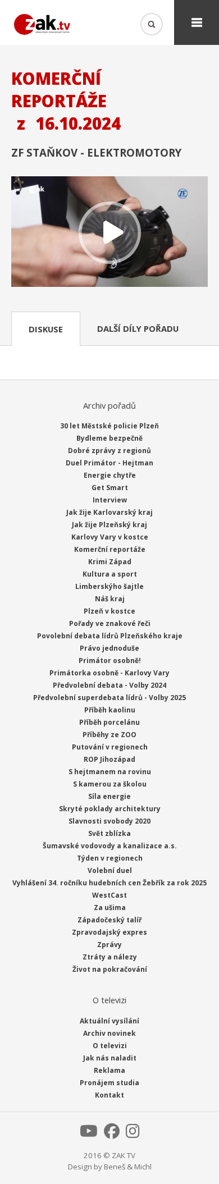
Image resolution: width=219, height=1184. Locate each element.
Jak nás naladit (109, 1058)
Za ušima (110, 907)
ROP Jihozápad (109, 759)
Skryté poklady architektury (110, 808)
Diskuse (46, 329)
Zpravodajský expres (109, 932)
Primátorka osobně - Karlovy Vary (109, 673)
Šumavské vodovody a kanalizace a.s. (110, 846)
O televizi (110, 1045)
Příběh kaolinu (109, 710)
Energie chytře (110, 475)
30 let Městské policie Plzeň (109, 426)
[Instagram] (133, 1134)
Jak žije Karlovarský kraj (109, 512)
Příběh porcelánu (109, 722)
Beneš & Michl (128, 1167)
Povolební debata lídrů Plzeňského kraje (109, 636)
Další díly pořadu (138, 328)
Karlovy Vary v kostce (109, 537)
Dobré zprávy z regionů (109, 450)
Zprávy (109, 944)
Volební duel (110, 870)
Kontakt (109, 1095)
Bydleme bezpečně (109, 438)
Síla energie (109, 796)
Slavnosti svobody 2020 (109, 821)
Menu (196, 22)
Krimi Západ (109, 561)
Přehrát (109, 232)
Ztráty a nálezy (110, 957)
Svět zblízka (109, 833)
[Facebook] (112, 1134)
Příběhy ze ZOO (109, 734)
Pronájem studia (109, 1082)
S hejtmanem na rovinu (110, 771)
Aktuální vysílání (109, 1021)
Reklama (109, 1070)
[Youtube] (88, 1134)
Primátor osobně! (110, 660)
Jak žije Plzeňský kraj (109, 524)
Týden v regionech (110, 858)
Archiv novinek (109, 1033)
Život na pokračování (109, 969)
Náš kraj (110, 599)
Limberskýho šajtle (109, 586)
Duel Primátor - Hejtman (109, 463)
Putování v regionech (110, 747)
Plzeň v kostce (109, 611)
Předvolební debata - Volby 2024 (109, 685)
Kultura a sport (110, 574)
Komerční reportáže (109, 549)
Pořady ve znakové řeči (109, 623)
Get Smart (110, 487)
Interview (110, 500)
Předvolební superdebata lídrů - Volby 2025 (109, 697)
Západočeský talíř (109, 920)
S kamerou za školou (110, 784)
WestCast (109, 895)
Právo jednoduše (109, 648)
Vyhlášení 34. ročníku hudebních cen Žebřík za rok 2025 (109, 883)
